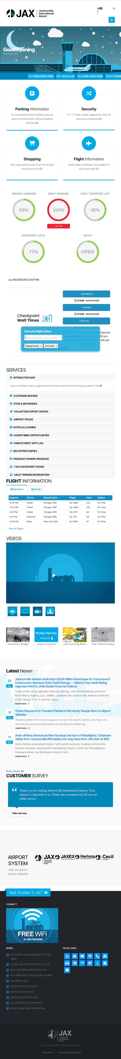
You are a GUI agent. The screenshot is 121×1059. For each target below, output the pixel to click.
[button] (32, 670)
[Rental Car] (74, 949)
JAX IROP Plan (18, 974)
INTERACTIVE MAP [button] (24, 377)
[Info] (96, 956)
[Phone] (96, 949)
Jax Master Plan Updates (26, 996)
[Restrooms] (66, 956)
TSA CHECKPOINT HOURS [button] (29, 466)
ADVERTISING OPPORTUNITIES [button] (31, 435)
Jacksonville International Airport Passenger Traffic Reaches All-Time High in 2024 (64, 706)
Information (32, 109)
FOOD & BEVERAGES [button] (25, 403)
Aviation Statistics (22, 985)
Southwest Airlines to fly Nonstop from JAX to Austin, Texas (53, 679)
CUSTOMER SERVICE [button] (25, 395)
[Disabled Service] (66, 949)
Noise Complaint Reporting (27, 1002)
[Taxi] (104, 949)
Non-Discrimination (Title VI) (28, 963)
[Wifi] (81, 956)
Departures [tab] (18, 489)
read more (21, 696)
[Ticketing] (81, 949)
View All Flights (16, 528)
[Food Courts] (89, 949)
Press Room (13, 765)
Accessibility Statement (69, 1046)
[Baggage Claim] (74, 956)
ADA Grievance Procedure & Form (31, 969)
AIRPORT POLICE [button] (23, 419)
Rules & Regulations (23, 980)
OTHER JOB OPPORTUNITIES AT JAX (30, 958)
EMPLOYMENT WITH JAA (24, 991)
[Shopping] (104, 956)
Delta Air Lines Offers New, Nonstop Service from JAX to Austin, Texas (60, 732)
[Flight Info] (89, 956)
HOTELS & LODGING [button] (24, 427)
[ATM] (66, 963)
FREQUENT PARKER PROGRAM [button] (31, 458)
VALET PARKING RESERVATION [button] (31, 474)
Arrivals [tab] (37, 489)
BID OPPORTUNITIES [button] (25, 451)
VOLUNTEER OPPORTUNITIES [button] (31, 411)
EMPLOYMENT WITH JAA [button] (28, 443)
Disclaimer (47, 1046)
